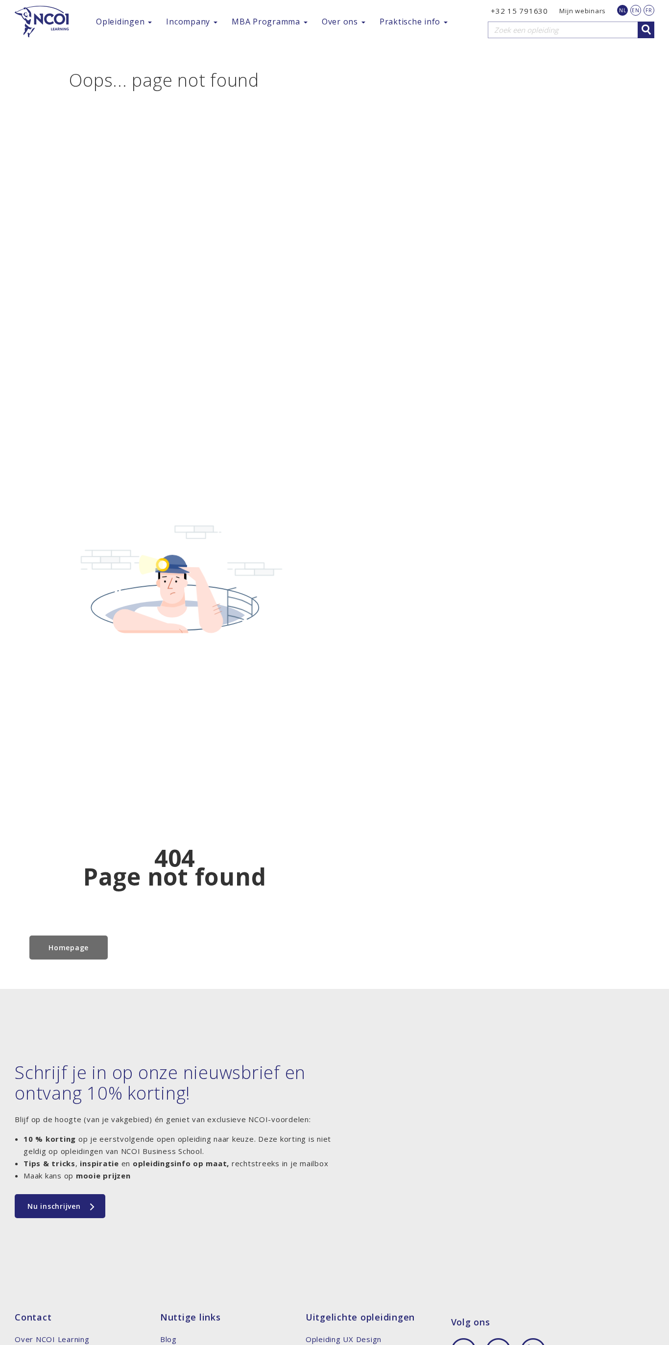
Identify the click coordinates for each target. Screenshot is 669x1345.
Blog (168, 1339)
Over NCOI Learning (52, 1339)
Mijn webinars (582, 10)
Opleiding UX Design (344, 1339)
